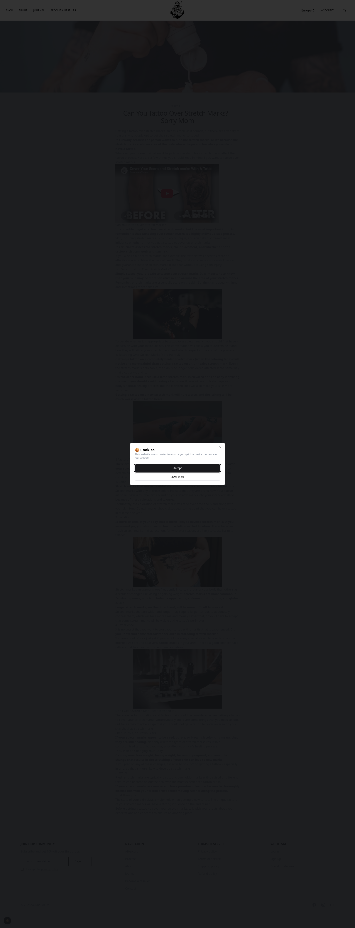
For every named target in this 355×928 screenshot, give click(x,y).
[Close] (220, 447)
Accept (177, 468)
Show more (178, 477)
